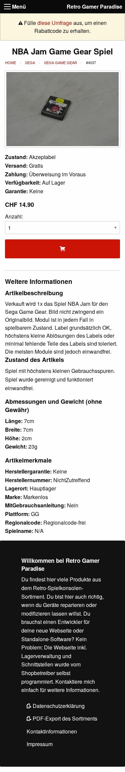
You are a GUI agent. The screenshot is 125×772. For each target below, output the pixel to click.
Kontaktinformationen (52, 731)
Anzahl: (14, 216)
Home (10, 62)
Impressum (40, 744)
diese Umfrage (54, 23)
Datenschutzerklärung (58, 706)
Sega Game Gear (60, 62)
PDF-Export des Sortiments (64, 718)
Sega (30, 62)
